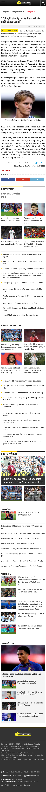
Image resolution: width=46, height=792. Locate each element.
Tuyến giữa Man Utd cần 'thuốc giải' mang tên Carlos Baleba (21, 421)
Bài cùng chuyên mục (10, 195)
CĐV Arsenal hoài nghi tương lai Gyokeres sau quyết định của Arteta (22, 442)
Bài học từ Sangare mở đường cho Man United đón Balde (23, 309)
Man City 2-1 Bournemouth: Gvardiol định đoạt (22, 381)
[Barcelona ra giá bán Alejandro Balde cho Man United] (23, 658)
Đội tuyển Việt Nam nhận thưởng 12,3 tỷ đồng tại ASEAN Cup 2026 (34, 244)
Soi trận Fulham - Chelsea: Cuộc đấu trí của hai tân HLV (23, 387)
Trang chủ (5, 12)
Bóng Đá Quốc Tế (18, 12)
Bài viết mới (7, 189)
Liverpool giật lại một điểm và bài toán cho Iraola (23, 283)
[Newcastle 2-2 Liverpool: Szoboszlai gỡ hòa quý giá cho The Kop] (34, 335)
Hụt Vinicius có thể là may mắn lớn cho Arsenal (11, 242)
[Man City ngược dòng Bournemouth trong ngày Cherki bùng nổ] (11, 335)
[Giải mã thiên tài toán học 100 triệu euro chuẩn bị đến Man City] (11, 359)
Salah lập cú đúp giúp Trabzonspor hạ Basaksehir (21, 548)
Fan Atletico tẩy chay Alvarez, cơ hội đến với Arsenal (33, 220)
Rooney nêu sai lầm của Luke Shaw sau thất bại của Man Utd (22, 435)
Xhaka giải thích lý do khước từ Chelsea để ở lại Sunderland (22, 405)
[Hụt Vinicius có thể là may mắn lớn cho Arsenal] (11, 232)
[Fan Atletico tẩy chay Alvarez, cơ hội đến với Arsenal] (34, 209)
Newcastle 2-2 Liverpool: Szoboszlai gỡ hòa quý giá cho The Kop (34, 346)
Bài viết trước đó (11, 325)
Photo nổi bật (9, 453)
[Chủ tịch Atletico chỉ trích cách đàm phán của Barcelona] (9, 717)
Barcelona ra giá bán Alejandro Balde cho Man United (23, 533)
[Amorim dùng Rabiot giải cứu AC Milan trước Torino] (8, 617)
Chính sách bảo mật (23, 785)
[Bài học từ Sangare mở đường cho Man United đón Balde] (8, 629)
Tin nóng (6, 509)
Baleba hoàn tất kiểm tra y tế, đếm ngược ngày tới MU (23, 297)
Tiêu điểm (6, 574)
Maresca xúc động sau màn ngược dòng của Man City (23, 290)
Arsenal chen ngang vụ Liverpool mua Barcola (10, 219)
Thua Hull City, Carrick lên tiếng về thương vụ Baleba (21, 414)
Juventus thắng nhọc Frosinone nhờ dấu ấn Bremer (22, 566)
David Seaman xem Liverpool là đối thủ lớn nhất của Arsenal (33, 370)
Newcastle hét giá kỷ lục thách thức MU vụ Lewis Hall (23, 262)
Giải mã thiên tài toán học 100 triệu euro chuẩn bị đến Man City (11, 370)
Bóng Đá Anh (31, 12)
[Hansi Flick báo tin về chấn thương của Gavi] (8, 516)
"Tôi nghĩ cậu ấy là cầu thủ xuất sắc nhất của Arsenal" (20, 20)
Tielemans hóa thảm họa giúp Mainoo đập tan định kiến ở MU (24, 398)
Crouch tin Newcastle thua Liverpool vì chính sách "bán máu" (23, 428)
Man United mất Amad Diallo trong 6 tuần (20, 303)
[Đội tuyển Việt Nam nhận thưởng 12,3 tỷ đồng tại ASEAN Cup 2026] (34, 232)
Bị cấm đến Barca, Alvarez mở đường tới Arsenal (21, 538)
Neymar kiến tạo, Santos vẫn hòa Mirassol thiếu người (22, 255)
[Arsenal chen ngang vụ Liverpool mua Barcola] (11, 209)
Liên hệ (6, 785)
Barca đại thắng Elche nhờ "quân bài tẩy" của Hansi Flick (31, 590)
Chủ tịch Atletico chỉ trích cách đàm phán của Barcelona (30, 715)
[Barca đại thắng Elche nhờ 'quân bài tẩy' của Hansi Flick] (8, 593)
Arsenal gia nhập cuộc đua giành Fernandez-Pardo (23, 268)
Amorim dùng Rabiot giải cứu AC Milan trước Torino (31, 614)
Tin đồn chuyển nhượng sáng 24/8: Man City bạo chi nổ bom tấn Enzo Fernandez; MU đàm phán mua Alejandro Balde (23, 275)
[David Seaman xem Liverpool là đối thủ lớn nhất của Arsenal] (34, 359)
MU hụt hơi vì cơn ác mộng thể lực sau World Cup (23, 393)
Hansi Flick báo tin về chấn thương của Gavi (21, 315)
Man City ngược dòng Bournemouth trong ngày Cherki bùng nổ (11, 347)
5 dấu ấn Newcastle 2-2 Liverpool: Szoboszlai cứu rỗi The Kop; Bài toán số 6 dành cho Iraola (31, 581)
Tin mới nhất (8, 643)
